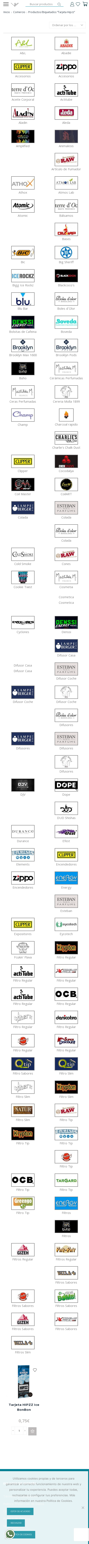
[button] (32, 1431)
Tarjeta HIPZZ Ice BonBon (24, 1407)
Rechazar (16, 1523)
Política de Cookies (21, 1535)
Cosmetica (66, 600)
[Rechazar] (83, 1507)
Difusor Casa (23, 668)
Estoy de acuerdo (20, 1511)
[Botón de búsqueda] (59, 4)
